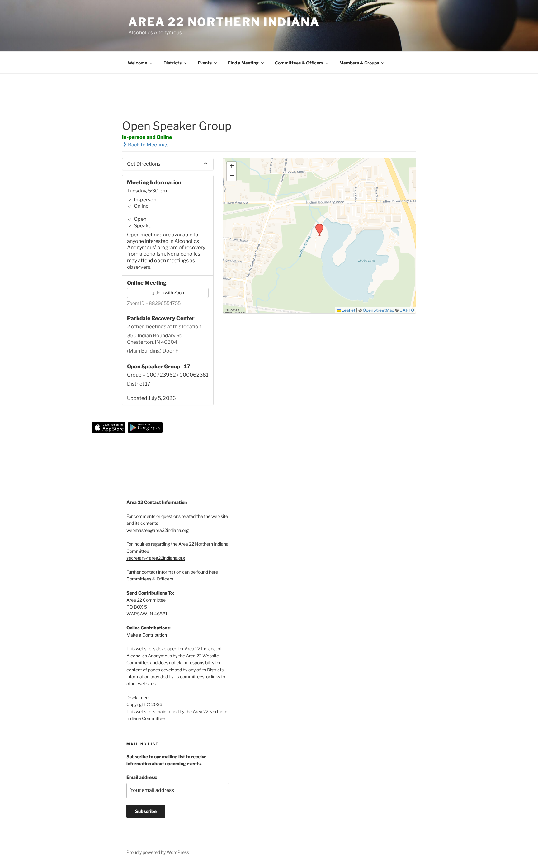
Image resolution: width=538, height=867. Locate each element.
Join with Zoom (170, 292)
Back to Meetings (147, 145)
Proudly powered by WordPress (157, 852)
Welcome (137, 62)
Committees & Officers (299, 62)
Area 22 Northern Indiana (224, 22)
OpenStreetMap (378, 310)
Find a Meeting (243, 62)
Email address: (141, 777)
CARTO (406, 310)
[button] (317, 225)
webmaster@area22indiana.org (157, 530)
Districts (172, 62)
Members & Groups (359, 62)
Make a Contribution (146, 634)
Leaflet (348, 310)
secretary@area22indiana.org (155, 558)
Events (205, 62)
